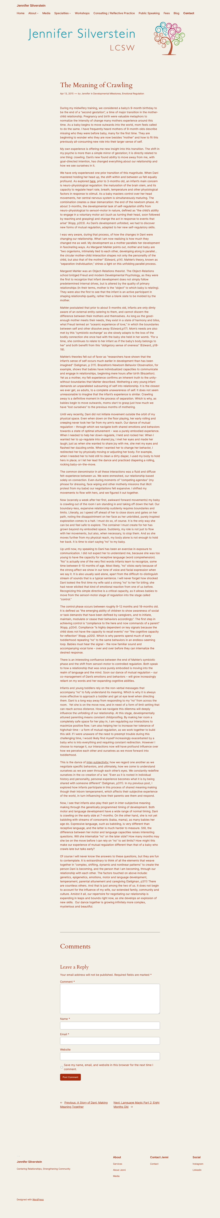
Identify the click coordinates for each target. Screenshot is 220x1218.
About (32, 13)
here (93, 181)
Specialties (61, 13)
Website (65, 1049)
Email (64, 1034)
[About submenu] (37, 13)
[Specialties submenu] (70, 13)
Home (20, 13)
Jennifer (85, 93)
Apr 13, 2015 (67, 93)
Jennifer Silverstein (31, 5)
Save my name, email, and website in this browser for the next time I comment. (108, 1067)
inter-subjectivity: (97, 762)
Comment (67, 981)
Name (65, 1018)
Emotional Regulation (133, 93)
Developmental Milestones (107, 93)
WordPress (38, 1199)
